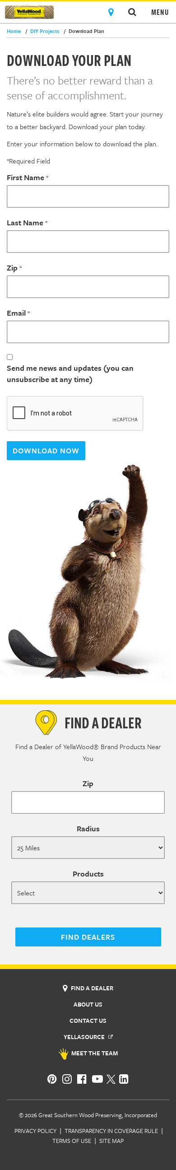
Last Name (25, 222)
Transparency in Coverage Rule (111, 1130)
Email (16, 312)
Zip (12, 267)
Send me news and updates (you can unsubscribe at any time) (70, 373)
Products (88, 873)
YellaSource (85, 1036)
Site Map (111, 1140)
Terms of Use (71, 1140)
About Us (88, 1004)
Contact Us (88, 1020)
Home (14, 31)
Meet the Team (94, 1053)
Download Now (46, 450)
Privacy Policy (35, 1130)
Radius (88, 828)
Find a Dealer (91, 988)
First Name (25, 177)
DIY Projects (42, 31)
